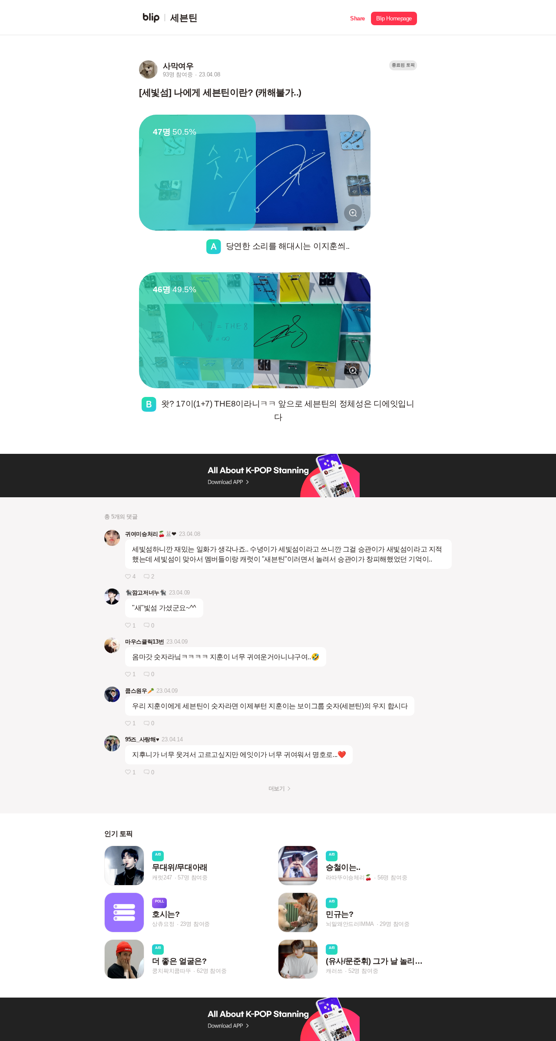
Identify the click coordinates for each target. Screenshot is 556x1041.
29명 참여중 (395, 924)
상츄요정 (163, 924)
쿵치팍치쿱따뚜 (171, 971)
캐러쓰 (334, 971)
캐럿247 (162, 877)
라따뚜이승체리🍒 (348, 877)
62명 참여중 (212, 971)
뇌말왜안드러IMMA (350, 924)
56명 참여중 (392, 877)
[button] (357, 17)
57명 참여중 (193, 877)
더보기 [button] (276, 788)
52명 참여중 (363, 971)
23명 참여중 (195, 924)
